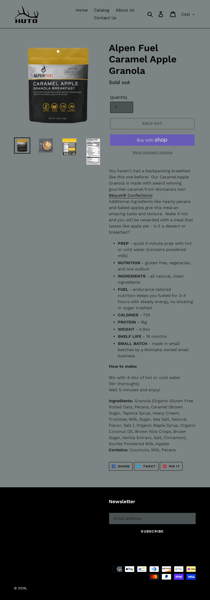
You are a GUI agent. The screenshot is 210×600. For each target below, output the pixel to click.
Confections (130, 195)
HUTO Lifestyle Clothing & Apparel (55, 588)
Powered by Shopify (101, 588)
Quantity (118, 97)
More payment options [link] (152, 152)
